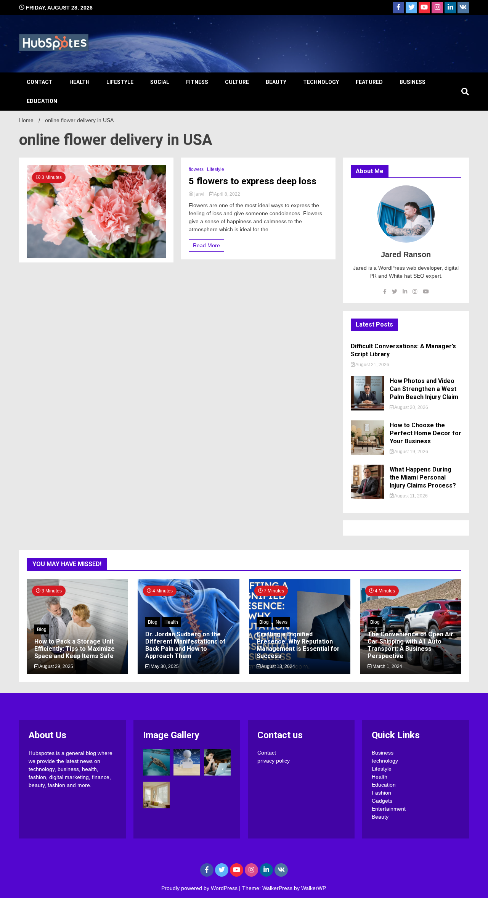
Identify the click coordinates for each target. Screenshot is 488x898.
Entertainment (389, 809)
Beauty (276, 82)
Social (159, 82)
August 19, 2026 (410, 451)
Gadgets (382, 801)
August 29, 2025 (56, 666)
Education (42, 101)
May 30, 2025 (164, 666)
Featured (369, 82)
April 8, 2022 (226, 194)
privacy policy (273, 761)
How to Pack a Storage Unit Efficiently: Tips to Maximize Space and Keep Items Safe (74, 649)
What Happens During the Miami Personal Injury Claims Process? (423, 477)
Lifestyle (119, 82)
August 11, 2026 (410, 496)
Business (412, 82)
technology (321, 82)
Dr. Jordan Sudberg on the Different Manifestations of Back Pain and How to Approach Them (185, 645)
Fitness (197, 82)
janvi (199, 194)
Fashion (381, 793)
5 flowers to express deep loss (252, 181)
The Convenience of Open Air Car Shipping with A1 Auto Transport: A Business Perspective (410, 645)
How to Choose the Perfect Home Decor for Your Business (425, 433)
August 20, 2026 (410, 407)
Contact (40, 82)
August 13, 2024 (277, 666)
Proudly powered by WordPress (200, 888)
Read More (206, 245)
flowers (196, 169)
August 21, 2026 (372, 364)
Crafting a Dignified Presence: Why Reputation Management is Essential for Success (298, 645)
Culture (237, 82)
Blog (42, 629)
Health (79, 82)
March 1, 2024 (386, 666)
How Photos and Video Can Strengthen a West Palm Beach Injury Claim (424, 389)
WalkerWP (313, 888)
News (281, 622)
